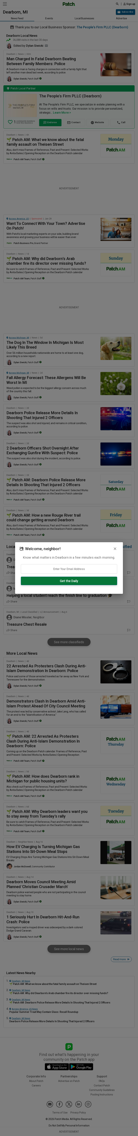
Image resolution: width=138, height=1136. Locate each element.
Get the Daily (69, 581)
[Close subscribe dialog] (115, 548)
